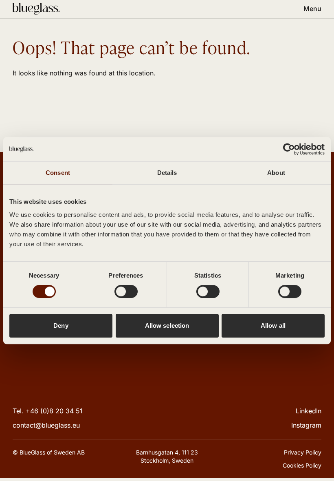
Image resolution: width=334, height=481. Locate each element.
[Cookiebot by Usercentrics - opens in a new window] (289, 149)
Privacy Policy (302, 452)
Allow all (273, 325)
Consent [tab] (58, 172)
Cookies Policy (302, 465)
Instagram (306, 425)
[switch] (126, 291)
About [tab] (276, 172)
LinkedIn (308, 411)
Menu (312, 9)
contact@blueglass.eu (46, 425)
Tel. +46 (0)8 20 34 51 (48, 411)
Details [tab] (167, 172)
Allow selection (167, 325)
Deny (60, 325)
